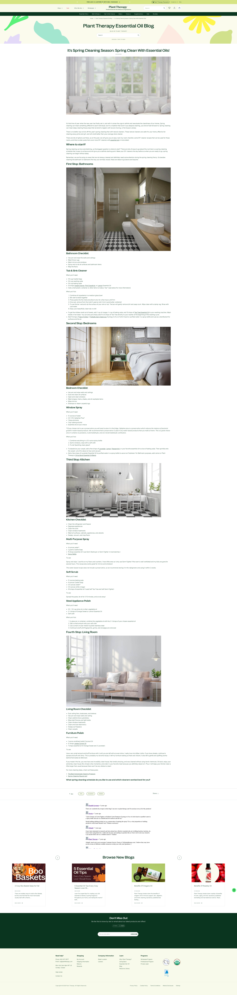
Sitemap (178, 985)
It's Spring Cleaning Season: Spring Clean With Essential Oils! (130, 18)
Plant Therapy (70, 985)
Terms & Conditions (155, 985)
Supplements (138, 14)
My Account (80, 959)
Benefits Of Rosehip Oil (203, 886)
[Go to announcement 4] (107, 2)
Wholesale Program (146, 959)
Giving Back (122, 961)
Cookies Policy (144, 985)
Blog (120, 966)
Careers (100, 961)
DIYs (81, 793)
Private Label (144, 964)
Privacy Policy (133, 985)
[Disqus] (118, 825)
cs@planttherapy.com (65, 961)
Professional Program (147, 961)
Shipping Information (83, 961)
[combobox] (154, 8)
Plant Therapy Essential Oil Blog (104, 18)
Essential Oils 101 (124, 964)
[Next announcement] (129, 2)
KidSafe (101, 793)
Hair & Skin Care (109, 14)
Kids (120, 14)
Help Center (59, 972)
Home (128, 14)
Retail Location (102, 959)
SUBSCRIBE (134, 934)
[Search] (164, 8)
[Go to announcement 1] (100, 2)
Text (122, 925)
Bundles (155, 14)
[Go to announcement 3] (105, 2)
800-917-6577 (64, 959)
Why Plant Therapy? (125, 959)
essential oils (114, 140)
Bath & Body (96, 14)
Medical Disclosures (168, 985)
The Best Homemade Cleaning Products (81, 774)
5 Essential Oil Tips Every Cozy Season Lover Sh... (86, 887)
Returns (79, 964)
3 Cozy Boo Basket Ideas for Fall (27, 886)
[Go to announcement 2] (102, 2)
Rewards (79, 966)
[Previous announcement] (77, 2)
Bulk (148, 14)
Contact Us (59, 976)
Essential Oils (83, 14)
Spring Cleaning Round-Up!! (77, 776)
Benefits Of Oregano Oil (143, 886)
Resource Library (124, 968)
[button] (174, 2)
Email (116, 925)
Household (90, 793)
